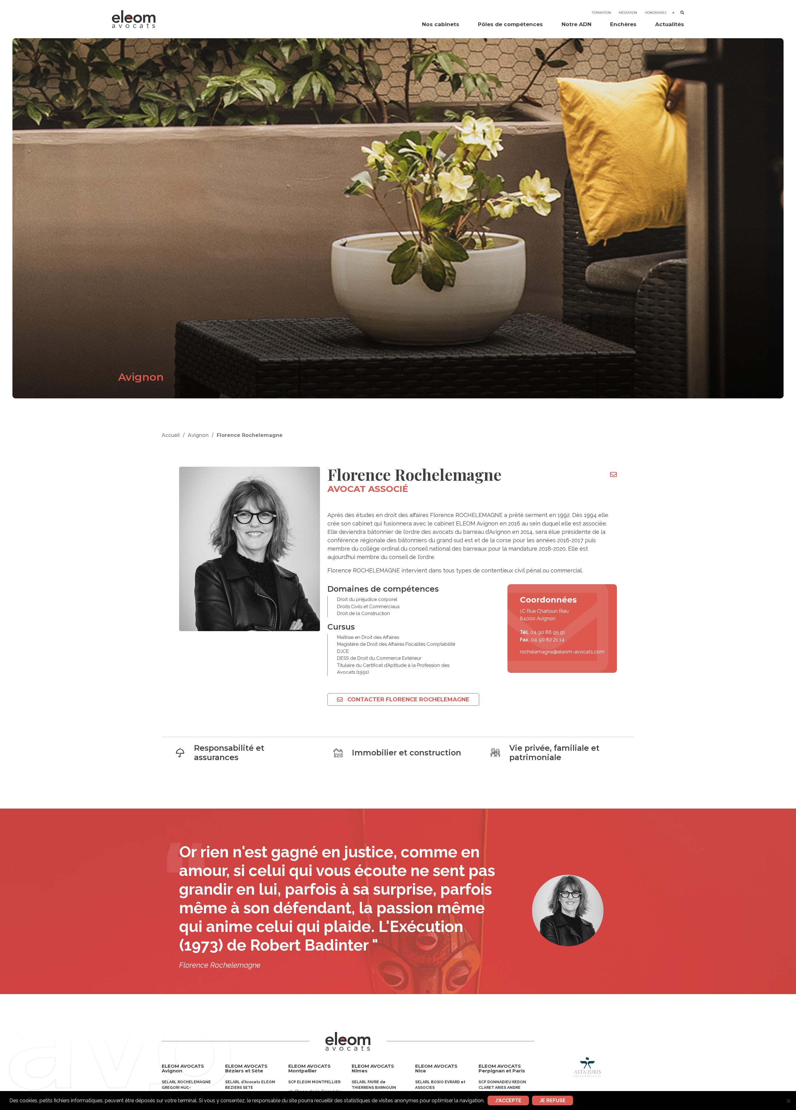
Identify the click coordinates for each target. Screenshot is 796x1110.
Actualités (669, 24)
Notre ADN (576, 24)
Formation (601, 12)
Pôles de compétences (510, 24)
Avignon (198, 435)
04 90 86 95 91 (547, 632)
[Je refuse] (788, 1101)
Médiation (628, 12)
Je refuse (552, 1100)
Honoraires (655, 12)
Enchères (623, 24)
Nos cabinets (440, 24)
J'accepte (508, 1100)
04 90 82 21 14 (548, 640)
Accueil (171, 435)
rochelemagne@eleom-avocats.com (562, 652)
